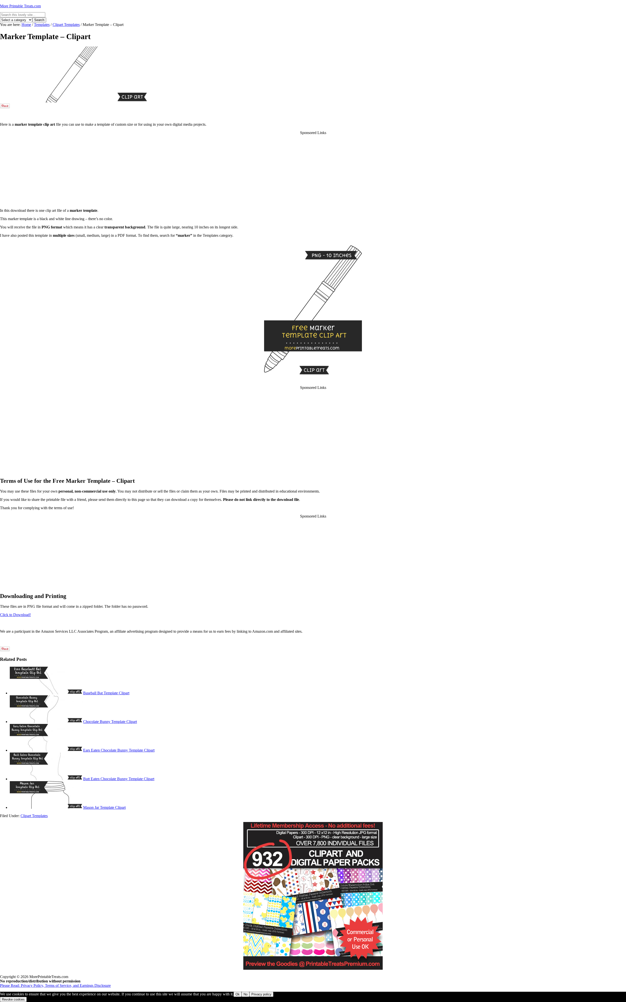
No (245, 994)
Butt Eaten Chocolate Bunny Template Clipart (118, 779)
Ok (237, 994)
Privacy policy (261, 994)
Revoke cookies (13, 999)
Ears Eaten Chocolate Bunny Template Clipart (119, 750)
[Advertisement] (313, 111)
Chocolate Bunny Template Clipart (110, 722)
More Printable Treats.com (20, 6)
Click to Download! (15, 615)
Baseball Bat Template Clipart (106, 693)
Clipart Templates (34, 816)
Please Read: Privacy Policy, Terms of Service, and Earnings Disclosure (55, 985)
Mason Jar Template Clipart (104, 807)
